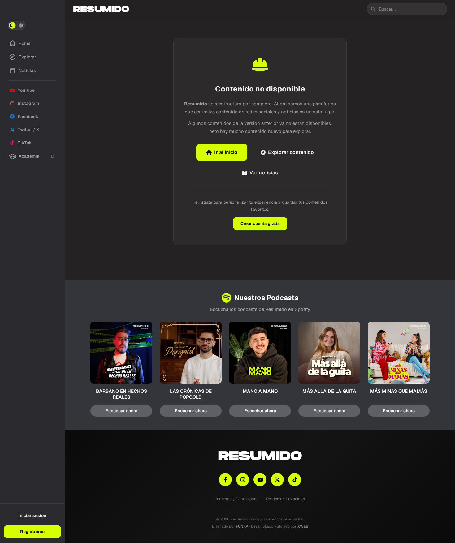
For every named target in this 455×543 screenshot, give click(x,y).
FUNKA (242, 526)
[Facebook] (225, 479)
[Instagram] (242, 479)
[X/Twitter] (277, 479)
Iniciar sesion (32, 515)
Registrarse (32, 531)
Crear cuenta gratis (260, 223)
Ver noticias (263, 172)
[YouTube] (260, 479)
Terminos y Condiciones (236, 499)
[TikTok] (294, 479)
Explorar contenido (291, 152)
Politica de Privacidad (285, 499)
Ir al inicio (225, 152)
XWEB (302, 526)
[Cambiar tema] (16, 25)
